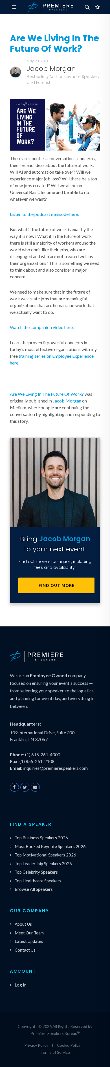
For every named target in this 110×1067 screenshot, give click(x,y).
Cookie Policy (69, 1045)
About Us (23, 924)
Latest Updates (29, 941)
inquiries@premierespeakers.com (55, 768)
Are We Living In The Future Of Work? (47, 394)
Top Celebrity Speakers (36, 871)
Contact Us (25, 949)
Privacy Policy (36, 1045)
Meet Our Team (29, 932)
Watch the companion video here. (42, 327)
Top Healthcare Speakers (38, 880)
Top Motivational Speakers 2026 (45, 854)
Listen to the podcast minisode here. (44, 214)
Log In (21, 984)
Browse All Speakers (34, 889)
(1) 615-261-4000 (42, 754)
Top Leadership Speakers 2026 (43, 863)
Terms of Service (55, 1052)
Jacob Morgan (67, 400)
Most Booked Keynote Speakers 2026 (50, 846)
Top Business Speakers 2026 (41, 837)
